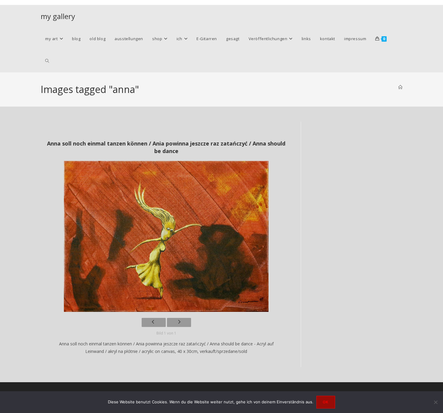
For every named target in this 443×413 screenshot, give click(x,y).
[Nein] (435, 402)
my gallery (58, 16)
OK (325, 402)
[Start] (400, 87)
